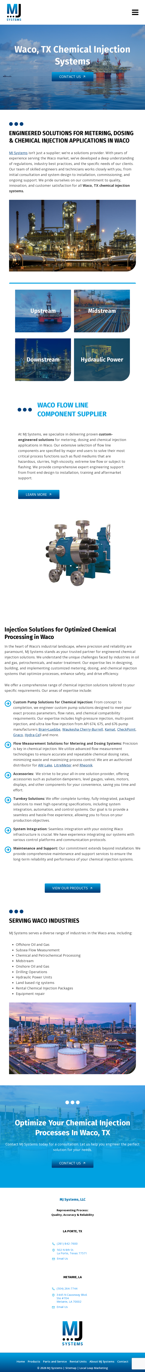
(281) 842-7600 (67, 1243)
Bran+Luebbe (49, 729)
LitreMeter (63, 765)
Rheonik (86, 765)
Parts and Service (55, 1361)
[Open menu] (135, 12)
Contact (122, 1361)
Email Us (62, 1258)
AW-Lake (45, 765)
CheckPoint (126, 729)
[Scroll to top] (135, 1366)
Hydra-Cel (32, 735)
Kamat (110, 729)
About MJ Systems (101, 1361)
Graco (18, 735)
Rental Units (78, 1361)
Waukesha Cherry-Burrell (82, 729)
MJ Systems (18, 153)
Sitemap (70, 1368)
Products (34, 1361)
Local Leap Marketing (93, 1368)
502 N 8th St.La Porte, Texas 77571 (72, 1251)
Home (21, 1361)
